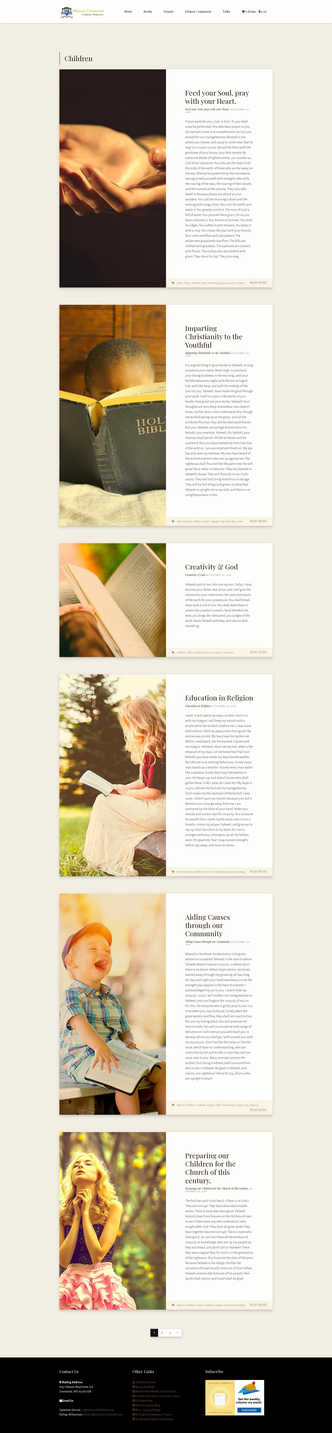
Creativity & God (211, 566)
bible (179, 283)
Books (148, 11)
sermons (228, 652)
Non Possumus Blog (147, 1405)
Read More (258, 283)
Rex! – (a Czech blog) (148, 1409)
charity (186, 283)
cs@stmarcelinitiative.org (97, 1409)
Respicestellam (144, 1386)
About (128, 11)
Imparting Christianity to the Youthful (213, 336)
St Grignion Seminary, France (153, 1414)
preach (209, 652)
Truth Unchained (145, 1382)
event (227, 1305)
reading (241, 871)
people (231, 283)
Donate (168, 11)
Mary (233, 521)
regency (218, 652)
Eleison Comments (198, 11)
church (205, 521)
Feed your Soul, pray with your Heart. (217, 97)
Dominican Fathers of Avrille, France (157, 1396)
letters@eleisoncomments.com (103, 1414)
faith (203, 283)
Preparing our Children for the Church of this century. (210, 1168)
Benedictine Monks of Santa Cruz (156, 1391)
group (223, 283)
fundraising (213, 283)
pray (246, 1105)
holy (227, 521)
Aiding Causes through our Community (207, 925)
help (222, 521)
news (240, 521)
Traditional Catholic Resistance (154, 1419)
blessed (187, 521)
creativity (217, 871)
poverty (240, 283)
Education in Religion (219, 697)
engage (215, 521)
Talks (226, 11)
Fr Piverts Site (144, 1400)
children (195, 283)
